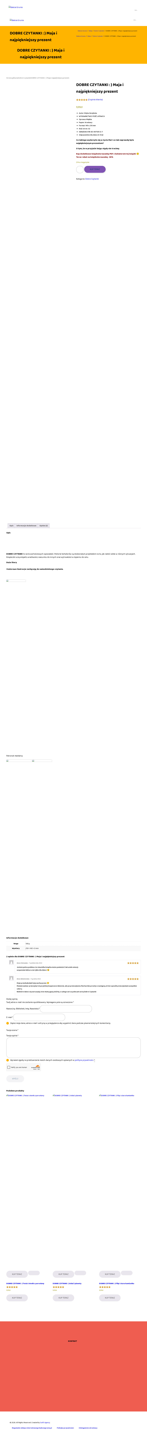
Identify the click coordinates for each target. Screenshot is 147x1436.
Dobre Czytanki (99, 31)
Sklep (90, 31)
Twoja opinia (12, 1035)
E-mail (9, 1017)
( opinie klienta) (95, 99)
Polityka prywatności (65, 1428)
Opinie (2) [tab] (44, 525)
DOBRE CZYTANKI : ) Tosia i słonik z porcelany (25, 1283)
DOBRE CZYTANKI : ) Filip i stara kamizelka (116, 1283)
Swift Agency (45, 1422)
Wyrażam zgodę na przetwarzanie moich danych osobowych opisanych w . (52, 1060)
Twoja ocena (12, 1030)
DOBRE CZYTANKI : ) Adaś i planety (67, 1283)
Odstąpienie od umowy (88, 1428)
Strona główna (12, 78)
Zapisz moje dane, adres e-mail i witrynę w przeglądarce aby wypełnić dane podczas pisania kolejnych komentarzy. (60, 1023)
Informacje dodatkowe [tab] (26, 525)
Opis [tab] (11, 525)
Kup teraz (95, 169)
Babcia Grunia (82, 31)
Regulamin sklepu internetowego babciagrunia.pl (32, 1428)
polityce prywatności (84, 1060)
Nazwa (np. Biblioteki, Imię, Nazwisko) (23, 1008)
